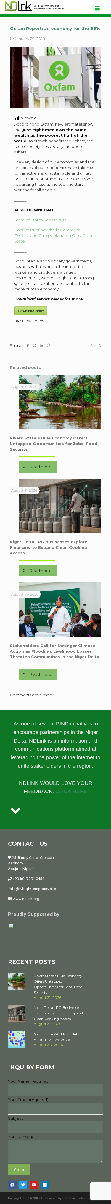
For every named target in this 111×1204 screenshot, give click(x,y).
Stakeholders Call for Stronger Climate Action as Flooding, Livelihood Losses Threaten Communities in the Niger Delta (54, 651)
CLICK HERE (71, 791)
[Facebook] (12, 1185)
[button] (97, 9)
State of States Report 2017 (40, 220)
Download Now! (31, 310)
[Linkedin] (45, 1185)
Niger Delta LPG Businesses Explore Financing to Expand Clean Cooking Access (48, 547)
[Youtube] (34, 1185)
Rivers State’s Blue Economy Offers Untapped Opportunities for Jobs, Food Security (53, 444)
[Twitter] (23, 1185)
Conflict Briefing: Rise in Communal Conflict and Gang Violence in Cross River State (53, 235)
